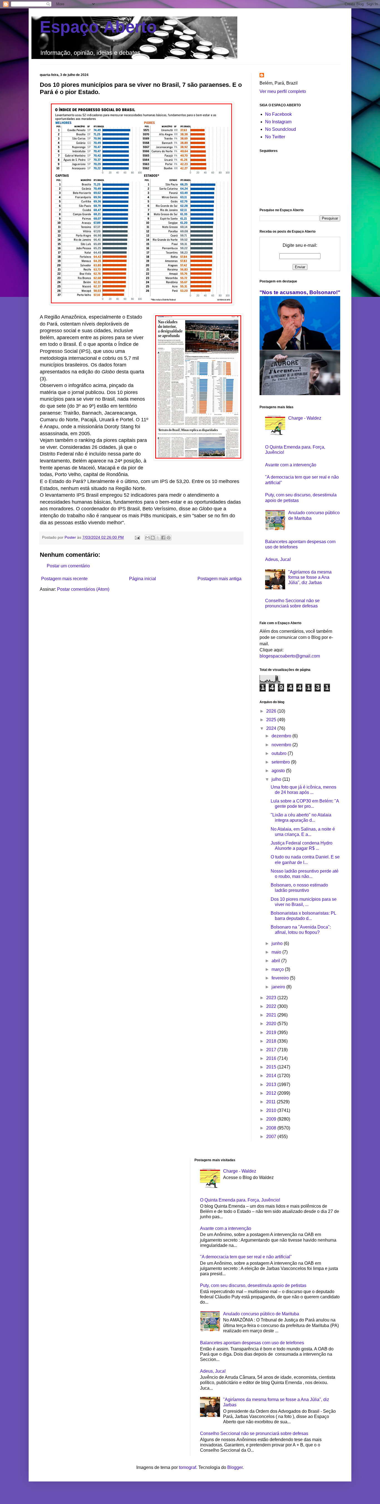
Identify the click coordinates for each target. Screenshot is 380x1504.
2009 (271, 1119)
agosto (279, 770)
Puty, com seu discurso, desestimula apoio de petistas (253, 1285)
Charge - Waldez (304, 418)
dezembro (282, 735)
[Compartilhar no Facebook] (163, 537)
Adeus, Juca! (278, 559)
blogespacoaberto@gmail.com (290, 656)
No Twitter (275, 136)
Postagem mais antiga (219, 578)
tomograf (187, 1467)
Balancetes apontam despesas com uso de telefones (252, 1342)
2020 (271, 1023)
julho (277, 779)
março (278, 969)
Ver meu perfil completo (283, 91)
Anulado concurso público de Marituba (261, 1313)
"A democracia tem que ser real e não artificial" (246, 1256)
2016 (271, 1058)
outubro (280, 753)
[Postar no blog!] (153, 537)
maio (277, 952)
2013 (271, 1084)
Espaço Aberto (98, 27)
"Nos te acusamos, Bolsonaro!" (300, 292)
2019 (271, 1032)
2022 (271, 1006)
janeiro (279, 986)
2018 (271, 1041)
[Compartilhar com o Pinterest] (168, 537)
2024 (271, 728)
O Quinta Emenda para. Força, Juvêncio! (240, 1200)
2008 (271, 1128)
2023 (271, 997)
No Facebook (278, 114)
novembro (282, 744)
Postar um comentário (68, 565)
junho (278, 943)
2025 (271, 719)
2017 (271, 1049)
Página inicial (142, 578)
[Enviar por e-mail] (147, 537)
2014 (271, 1075)
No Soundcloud (280, 129)
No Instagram (278, 121)
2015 (271, 1067)
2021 (271, 1015)
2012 (271, 1093)
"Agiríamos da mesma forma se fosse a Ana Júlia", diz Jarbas (310, 577)
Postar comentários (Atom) (83, 589)
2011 (271, 1101)
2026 (271, 711)
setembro (281, 762)
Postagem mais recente (64, 578)
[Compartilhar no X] (158, 537)
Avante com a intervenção (290, 464)
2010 (271, 1110)
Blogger (235, 1467)
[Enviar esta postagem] (137, 537)
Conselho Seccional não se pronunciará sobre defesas (254, 1433)
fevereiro (281, 978)
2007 (271, 1136)
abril (276, 960)
